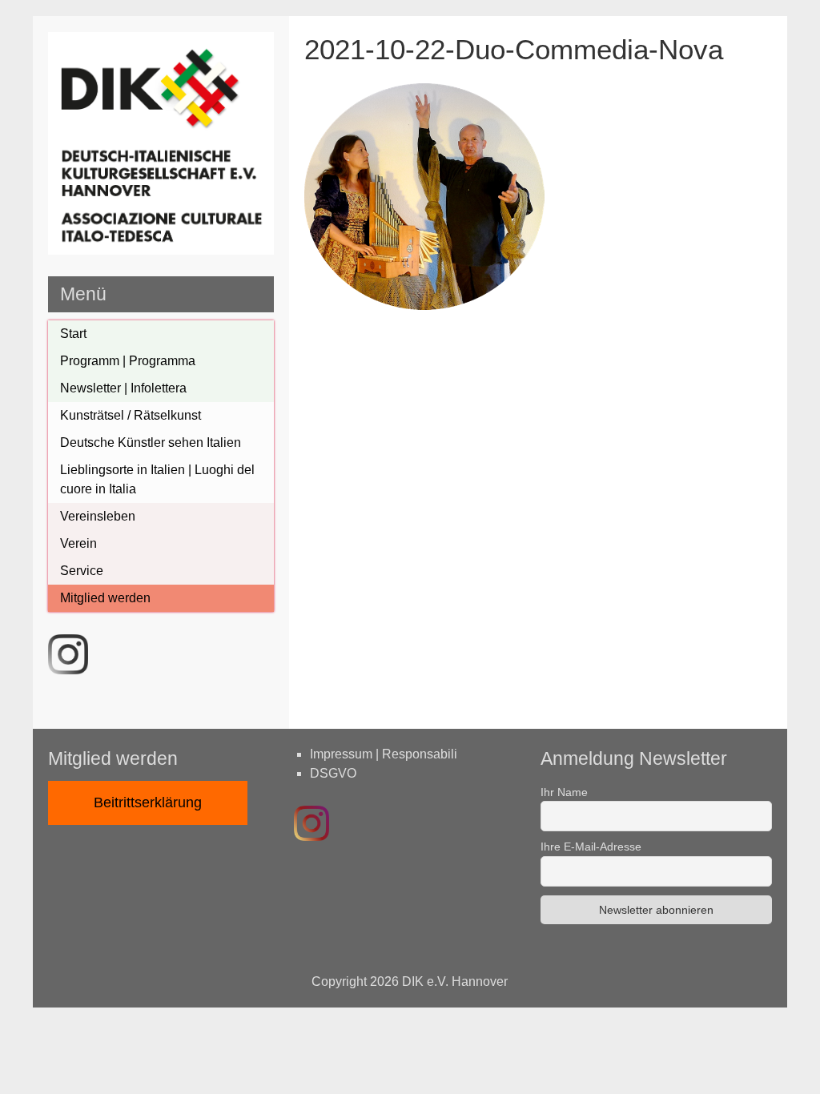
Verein (78, 543)
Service (81, 570)
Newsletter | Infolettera (123, 388)
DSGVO (333, 773)
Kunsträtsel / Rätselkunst (130, 415)
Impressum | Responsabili (383, 754)
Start (73, 333)
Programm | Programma (127, 361)
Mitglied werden (105, 598)
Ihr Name (564, 792)
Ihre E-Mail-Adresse (591, 846)
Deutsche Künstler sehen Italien (150, 442)
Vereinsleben (97, 516)
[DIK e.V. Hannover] (161, 250)
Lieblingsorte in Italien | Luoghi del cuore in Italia (157, 479)
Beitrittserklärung (148, 802)
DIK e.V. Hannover (455, 981)
